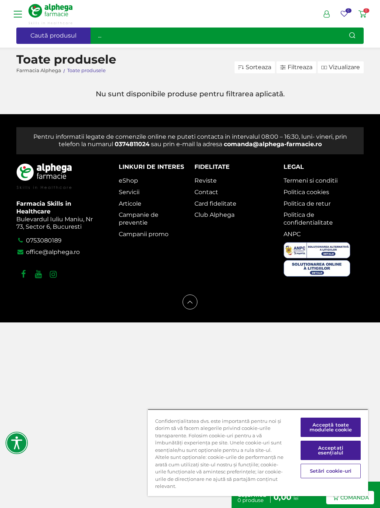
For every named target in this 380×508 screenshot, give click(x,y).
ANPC (292, 234)
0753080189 (43, 240)
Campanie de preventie (138, 218)
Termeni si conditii (311, 180)
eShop (128, 180)
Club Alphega (214, 214)
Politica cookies (306, 192)
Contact (206, 192)
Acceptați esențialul (330, 450)
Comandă (354, 497)
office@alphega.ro (52, 251)
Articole (130, 203)
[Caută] (352, 36)
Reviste (205, 180)
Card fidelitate (215, 203)
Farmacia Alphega (38, 70)
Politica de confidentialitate (308, 218)
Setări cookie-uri (330, 471)
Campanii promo (143, 234)
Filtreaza (300, 67)
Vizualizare (344, 67)
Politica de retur (307, 203)
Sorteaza (258, 67)
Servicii (129, 192)
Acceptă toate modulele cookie (330, 427)
